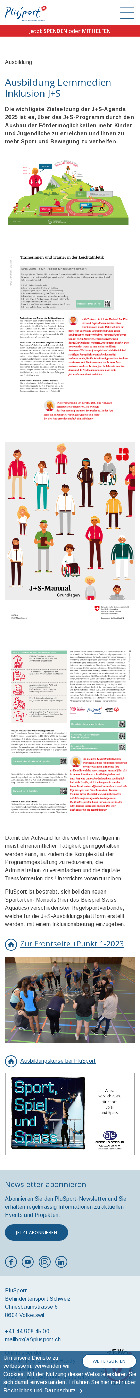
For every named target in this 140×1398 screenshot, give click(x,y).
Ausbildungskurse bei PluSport (58, 1061)
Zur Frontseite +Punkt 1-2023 (72, 943)
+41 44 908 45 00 (27, 1331)
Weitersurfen (109, 1361)
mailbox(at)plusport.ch (33, 1339)
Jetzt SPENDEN (48, 31)
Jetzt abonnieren (36, 1232)
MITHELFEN (96, 31)
